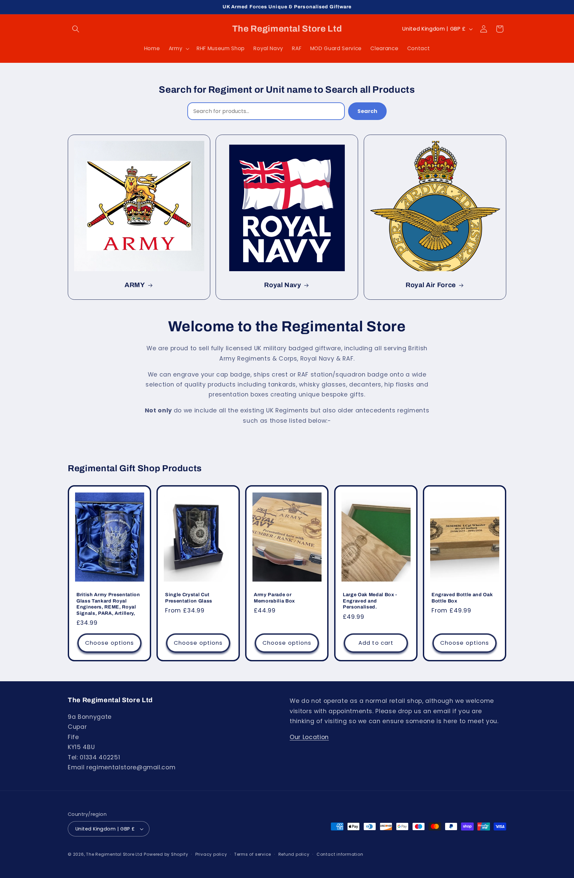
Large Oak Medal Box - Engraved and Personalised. (370, 601)
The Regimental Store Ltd (114, 854)
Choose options (109, 643)
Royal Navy (282, 285)
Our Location (309, 737)
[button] (76, 29)
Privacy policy (211, 854)
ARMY (135, 285)
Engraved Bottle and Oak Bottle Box (462, 598)
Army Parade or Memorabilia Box (274, 598)
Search (367, 111)
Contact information (340, 854)
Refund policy (294, 854)
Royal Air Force (431, 285)
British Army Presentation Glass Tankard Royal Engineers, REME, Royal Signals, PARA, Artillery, (108, 604)
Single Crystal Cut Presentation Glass (188, 598)
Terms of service (252, 854)
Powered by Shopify (166, 854)
